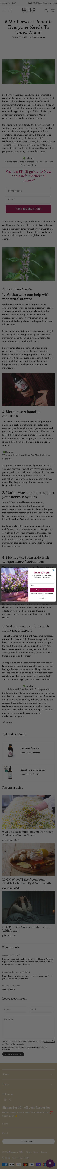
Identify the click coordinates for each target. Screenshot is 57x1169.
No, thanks (42, 598)
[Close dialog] (54, 569)
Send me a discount (42, 590)
